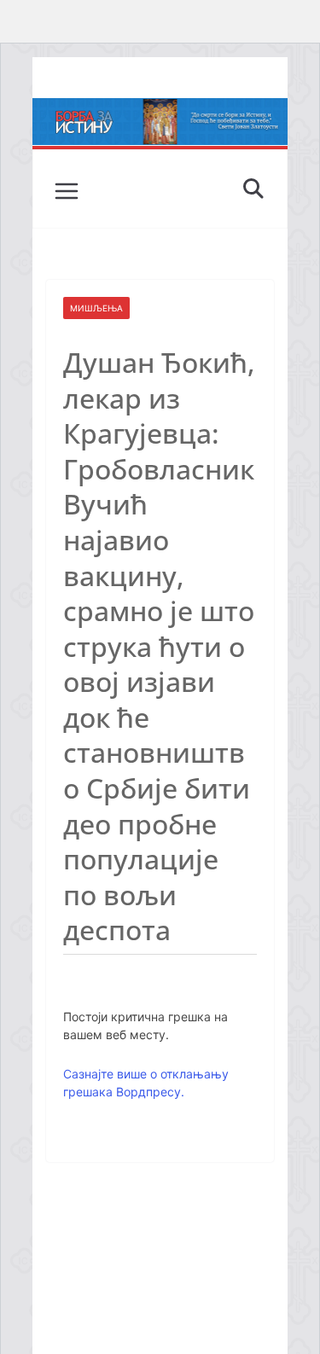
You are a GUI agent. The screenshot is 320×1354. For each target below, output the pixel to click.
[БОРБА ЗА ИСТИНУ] (160, 110)
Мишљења (96, 308)
